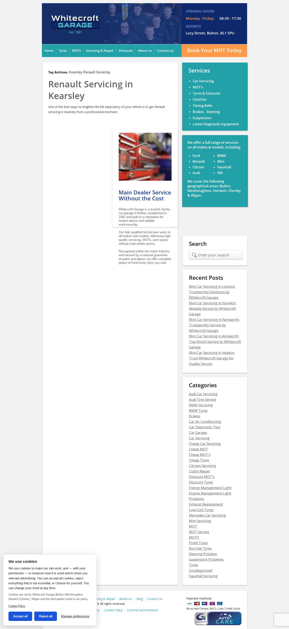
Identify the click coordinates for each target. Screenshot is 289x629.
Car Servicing (199, 438)
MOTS (194, 537)
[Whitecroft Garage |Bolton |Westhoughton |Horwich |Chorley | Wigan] (75, 31)
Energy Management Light (210, 487)
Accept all (20, 616)
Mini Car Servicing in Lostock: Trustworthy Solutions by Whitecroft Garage (212, 292)
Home (49, 51)
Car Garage (198, 432)
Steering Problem (203, 554)
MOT (193, 526)
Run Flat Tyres (200, 548)
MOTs (76, 51)
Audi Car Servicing (203, 394)
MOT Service (199, 532)
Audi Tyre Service (202, 399)
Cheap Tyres (199, 460)
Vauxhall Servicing (203, 576)
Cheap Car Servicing (205, 443)
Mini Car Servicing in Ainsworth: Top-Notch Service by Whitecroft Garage (215, 341)
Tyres (63, 51)
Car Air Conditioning (205, 421)
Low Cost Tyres (201, 509)
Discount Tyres (201, 482)
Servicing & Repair (100, 51)
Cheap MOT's (200, 454)
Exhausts (126, 51)
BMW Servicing (201, 405)
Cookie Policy (113, 610)
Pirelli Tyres (198, 543)
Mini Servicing (200, 521)
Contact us (165, 51)
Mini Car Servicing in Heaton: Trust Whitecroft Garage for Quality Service (212, 358)
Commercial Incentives (142, 610)
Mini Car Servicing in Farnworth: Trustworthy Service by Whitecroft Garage (214, 325)
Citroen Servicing (202, 465)
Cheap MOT (198, 449)
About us (145, 51)
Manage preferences (75, 616)
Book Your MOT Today (214, 50)
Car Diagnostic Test (204, 427)
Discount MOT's (202, 476)
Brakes (194, 416)
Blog (139, 598)
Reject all (45, 616)
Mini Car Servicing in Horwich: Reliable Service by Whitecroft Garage (212, 308)
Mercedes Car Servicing (207, 515)
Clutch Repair (199, 471)
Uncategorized (200, 570)
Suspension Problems (206, 559)
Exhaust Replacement (206, 504)
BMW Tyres (198, 410)
